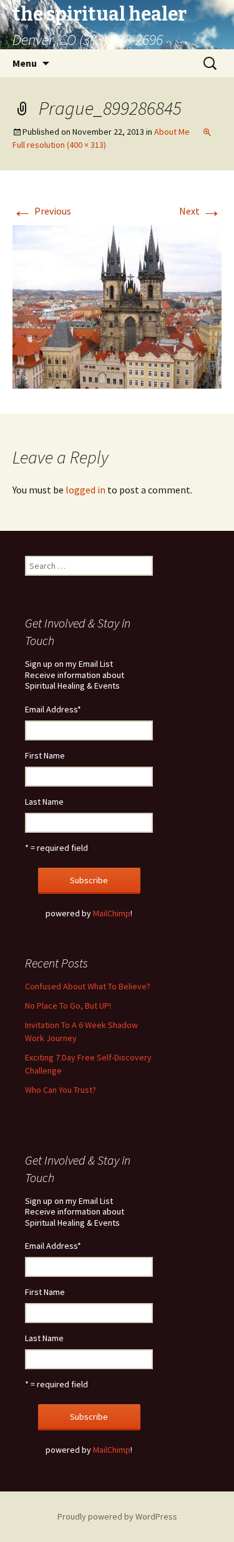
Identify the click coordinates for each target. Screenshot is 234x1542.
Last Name (44, 801)
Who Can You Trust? (60, 1089)
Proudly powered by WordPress (117, 1516)
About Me (172, 131)
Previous (41, 211)
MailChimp (111, 913)
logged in (85, 489)
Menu (24, 63)
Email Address (53, 709)
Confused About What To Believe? (87, 986)
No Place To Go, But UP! (68, 1005)
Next (200, 211)
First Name (45, 755)
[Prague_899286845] (117, 305)
